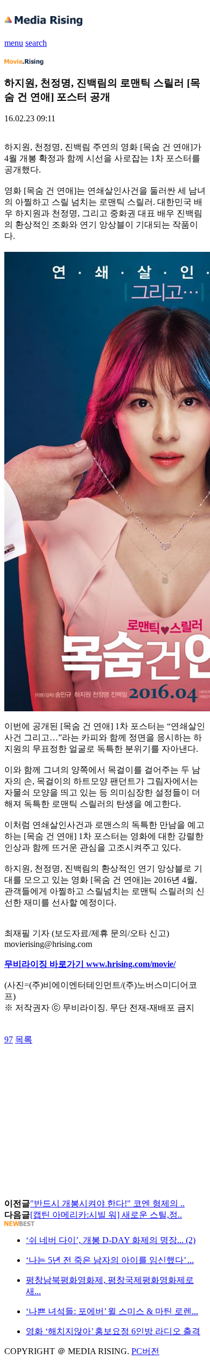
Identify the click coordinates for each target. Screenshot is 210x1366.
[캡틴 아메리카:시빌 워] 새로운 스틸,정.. (106, 1214)
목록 (23, 1039)
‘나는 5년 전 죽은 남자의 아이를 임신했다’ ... (110, 1260)
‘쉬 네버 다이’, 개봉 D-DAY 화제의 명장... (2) (110, 1240)
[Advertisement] (90, 1069)
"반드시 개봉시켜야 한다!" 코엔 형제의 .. (107, 1203)
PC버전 (145, 1351)
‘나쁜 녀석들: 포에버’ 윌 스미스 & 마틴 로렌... (112, 1311)
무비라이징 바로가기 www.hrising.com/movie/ (90, 964)
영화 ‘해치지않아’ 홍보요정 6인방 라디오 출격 (113, 1331)
